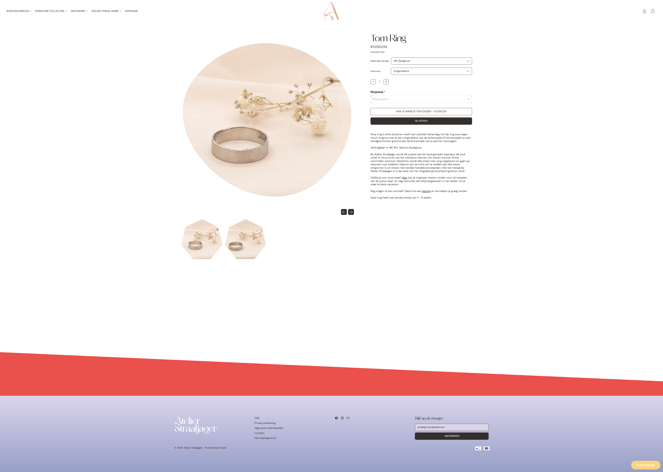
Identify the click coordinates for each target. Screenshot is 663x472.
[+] (386, 81)
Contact (259, 433)
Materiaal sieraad (380, 60)
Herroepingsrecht (265, 438)
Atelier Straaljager (193, 447)
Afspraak (131, 11)
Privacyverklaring (264, 423)
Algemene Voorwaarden (268, 428)
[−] (373, 81)
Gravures (375, 71)
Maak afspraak (645, 465)
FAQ (256, 418)
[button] (202, 239)
